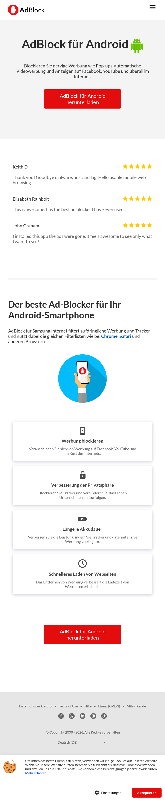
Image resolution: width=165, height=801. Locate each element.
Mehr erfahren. (36, 773)
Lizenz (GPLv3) (109, 706)
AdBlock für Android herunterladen (82, 99)
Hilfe (88, 706)
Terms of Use (68, 706)
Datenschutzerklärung (35, 706)
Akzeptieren (146, 793)
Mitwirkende (136, 706)
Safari (125, 336)
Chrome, (110, 336)
